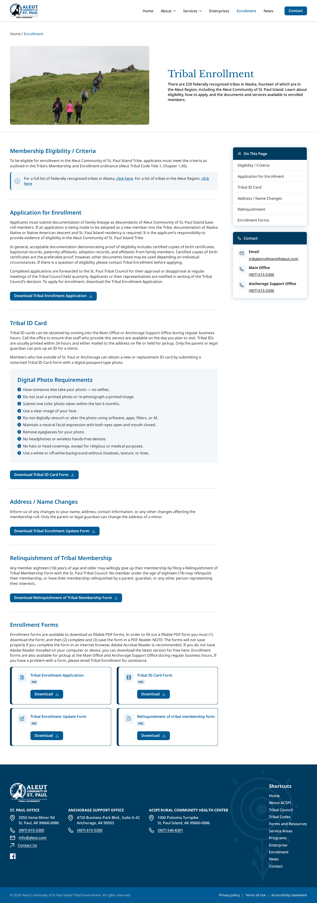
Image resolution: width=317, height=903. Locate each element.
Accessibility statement (289, 895)
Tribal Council (281, 809)
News (268, 10)
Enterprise (278, 845)
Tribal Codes (280, 816)
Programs (278, 837)
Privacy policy (229, 895)
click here (124, 178)
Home (148, 10)
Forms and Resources (288, 823)
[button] (168, 11)
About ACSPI (280, 802)
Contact (296, 10)
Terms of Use (256, 895)
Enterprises (219, 10)
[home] (24, 11)
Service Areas (280, 830)
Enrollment (246, 10)
